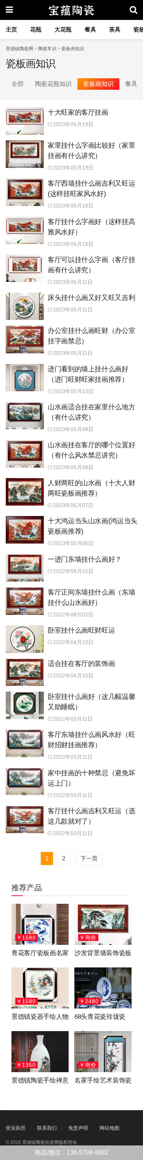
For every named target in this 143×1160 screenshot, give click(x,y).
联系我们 (47, 1128)
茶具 (115, 29)
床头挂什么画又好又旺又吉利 (91, 298)
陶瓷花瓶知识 (53, 84)
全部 (17, 84)
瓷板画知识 (72, 48)
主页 (11, 29)
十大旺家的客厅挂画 (78, 112)
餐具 (90, 29)
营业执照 (16, 1128)
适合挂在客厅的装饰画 (81, 663)
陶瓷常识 (47, 48)
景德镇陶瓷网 (19, 48)
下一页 (89, 858)
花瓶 (36, 29)
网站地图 (109, 1128)
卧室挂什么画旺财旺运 (81, 630)
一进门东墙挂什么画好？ (85, 559)
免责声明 (78, 1128)
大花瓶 (63, 29)
